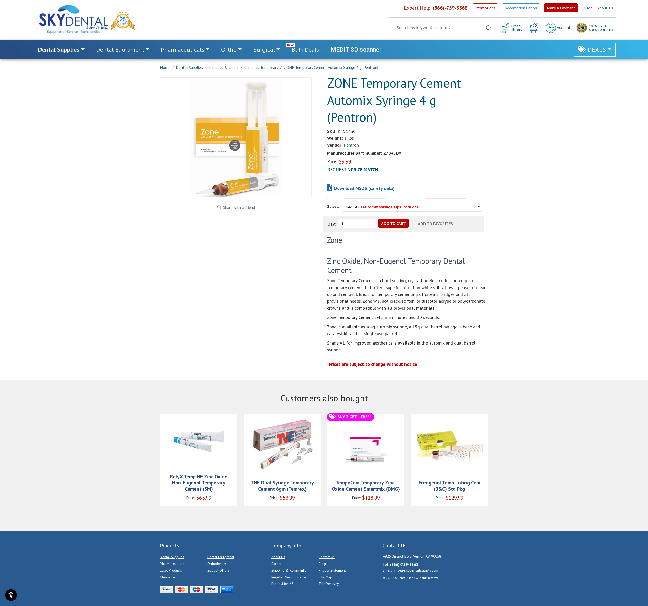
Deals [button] (597, 49)
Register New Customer (289, 577)
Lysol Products (171, 570)
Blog (588, 7)
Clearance (167, 577)
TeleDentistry (329, 583)
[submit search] (488, 28)
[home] (73, 19)
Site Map (325, 577)
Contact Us (327, 557)
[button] (534, 28)
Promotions (485, 7)
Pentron (351, 145)
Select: (333, 206)
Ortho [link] (229, 49)
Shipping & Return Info (288, 570)
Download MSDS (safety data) (364, 188)
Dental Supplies (172, 557)
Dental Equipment (220, 557)
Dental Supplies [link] (58, 49)
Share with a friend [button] (238, 207)
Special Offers (218, 570)
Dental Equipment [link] (120, 49)
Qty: (331, 224)
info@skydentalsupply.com (416, 570)
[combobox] (443, 28)
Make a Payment (561, 7)
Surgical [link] (264, 49)
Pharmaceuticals (172, 563)
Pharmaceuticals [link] (182, 49)
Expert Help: (436, 8)
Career (276, 563)
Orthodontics (217, 563)
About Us (605, 7)
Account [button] (563, 27)
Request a (352, 169)
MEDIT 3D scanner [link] (356, 49)
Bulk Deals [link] (305, 49)
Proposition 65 (282, 583)
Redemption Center (521, 7)
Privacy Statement (332, 570)
